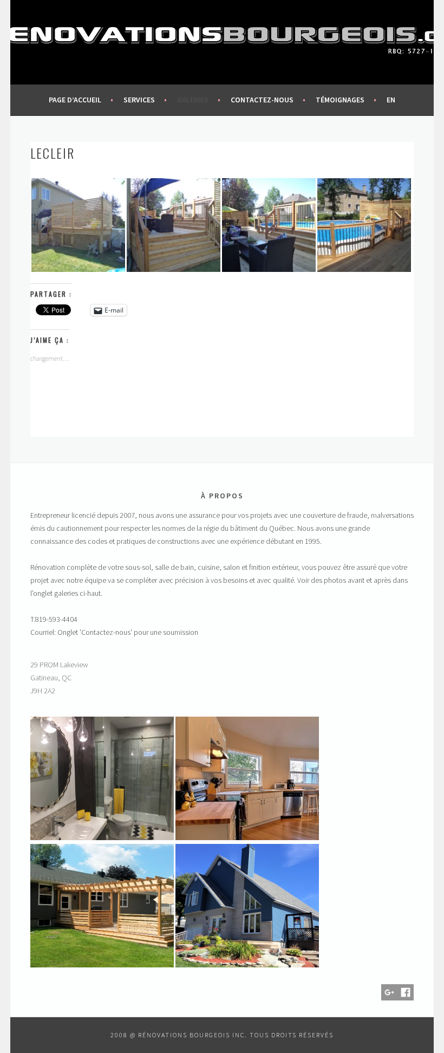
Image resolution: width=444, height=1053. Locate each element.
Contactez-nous (262, 100)
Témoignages (340, 100)
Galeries (192, 100)
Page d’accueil (75, 100)
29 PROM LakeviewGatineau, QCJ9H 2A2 (59, 678)
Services (139, 100)
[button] (78, 225)
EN (391, 100)
